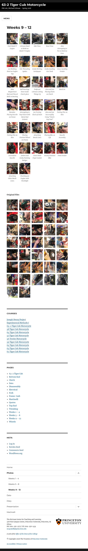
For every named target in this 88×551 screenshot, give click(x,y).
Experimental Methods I (18, 323)
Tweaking (13, 409)
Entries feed (14, 447)
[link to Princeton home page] (67, 521)
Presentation (13, 506)
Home (9, 467)
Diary (9, 501)
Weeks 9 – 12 (15, 418)
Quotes (12, 402)
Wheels (12, 422)
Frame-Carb (14, 396)
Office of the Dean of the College (26, 534)
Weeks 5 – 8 (14, 415)
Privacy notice (22, 544)
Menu (7, 18)
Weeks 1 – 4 (14, 412)
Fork (11, 393)
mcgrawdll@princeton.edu (16, 529)
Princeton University (39, 539)
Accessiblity (11, 544)
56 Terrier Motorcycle (17, 339)
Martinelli (13, 399)
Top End (13, 406)
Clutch (12, 380)
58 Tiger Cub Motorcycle (18, 329)
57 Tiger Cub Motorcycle (18, 335)
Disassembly (14, 386)
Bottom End (14, 377)
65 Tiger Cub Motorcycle (18, 332)
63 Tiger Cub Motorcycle (18, 348)
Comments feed (16, 450)
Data (11, 383)
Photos (10, 473)
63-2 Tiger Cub (16, 373)
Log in (12, 444)
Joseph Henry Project (16, 319)
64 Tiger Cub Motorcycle (18, 345)
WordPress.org (15, 453)
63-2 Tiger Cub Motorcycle (24, 5)
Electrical (13, 389)
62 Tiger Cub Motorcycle (18, 351)
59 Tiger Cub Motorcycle (18, 342)
